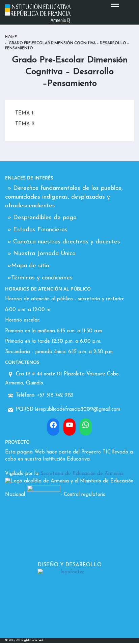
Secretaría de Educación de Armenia (81, 473)
